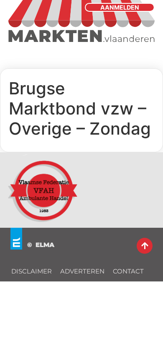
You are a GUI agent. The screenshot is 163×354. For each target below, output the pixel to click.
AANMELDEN (119, 7)
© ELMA (40, 245)
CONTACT (128, 271)
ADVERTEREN (82, 271)
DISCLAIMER (31, 271)
